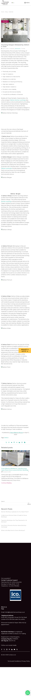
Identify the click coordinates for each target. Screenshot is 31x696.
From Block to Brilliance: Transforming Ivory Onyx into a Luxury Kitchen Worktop (14, 469)
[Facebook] (9, 442)
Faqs (2, 609)
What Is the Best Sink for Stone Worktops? (13, 530)
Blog (6, 11)
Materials (11, 11)
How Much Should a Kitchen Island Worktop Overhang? (13, 526)
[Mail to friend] (16, 442)
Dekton (6, 437)
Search (3, 501)
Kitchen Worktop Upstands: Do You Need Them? (15, 511)
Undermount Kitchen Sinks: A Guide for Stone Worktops (14, 516)
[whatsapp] (22, 442)
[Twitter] (7, 442)
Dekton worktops (6, 168)
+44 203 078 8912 (13, 586)
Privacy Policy (26, 661)
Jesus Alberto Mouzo (16, 432)
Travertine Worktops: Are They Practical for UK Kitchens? (14, 521)
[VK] (11, 442)
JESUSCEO (17, 48)
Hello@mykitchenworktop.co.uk (15, 612)
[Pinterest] (14, 442)
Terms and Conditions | (15, 661)
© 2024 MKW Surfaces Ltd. (8, 655)
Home (2, 11)
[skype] (24, 442)
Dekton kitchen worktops (18, 100)
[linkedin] (19, 442)
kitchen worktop (6, 201)
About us (4, 607)
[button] (2, 471)
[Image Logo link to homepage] (5, 2)
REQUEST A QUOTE (24, 350)
